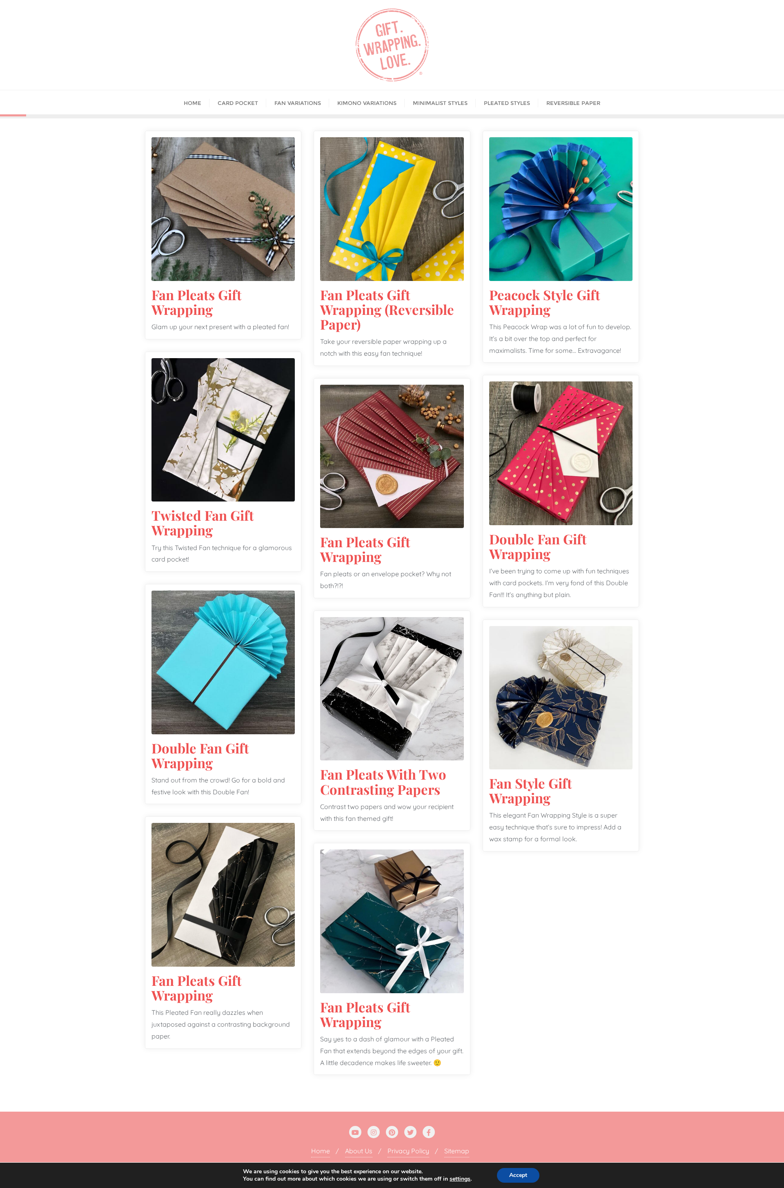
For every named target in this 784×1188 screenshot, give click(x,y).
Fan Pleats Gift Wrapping (196, 301)
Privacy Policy (408, 1151)
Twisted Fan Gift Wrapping (202, 522)
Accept (518, 1175)
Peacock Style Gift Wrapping (544, 301)
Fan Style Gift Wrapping (530, 790)
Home (320, 1151)
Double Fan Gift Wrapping (538, 546)
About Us (358, 1151)
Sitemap (456, 1151)
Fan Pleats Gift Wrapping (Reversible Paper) (387, 309)
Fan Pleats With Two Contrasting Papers (383, 781)
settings (460, 1179)
